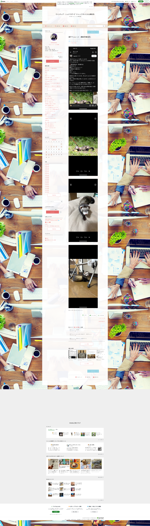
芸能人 (57, 429)
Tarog (46, 224)
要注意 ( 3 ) (47, 129)
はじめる (55, 511)
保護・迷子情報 (73, 42)
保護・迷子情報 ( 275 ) (49, 105)
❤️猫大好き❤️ (47, 222)
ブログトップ (49, 26)
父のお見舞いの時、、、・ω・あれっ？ (52, 77)
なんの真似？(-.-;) (48, 81)
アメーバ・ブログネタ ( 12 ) (50, 127)
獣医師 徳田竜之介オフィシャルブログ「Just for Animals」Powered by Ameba (53, 220)
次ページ (93, 32)
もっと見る (87, 343)
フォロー (53, 61)
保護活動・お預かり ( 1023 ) (50, 103)
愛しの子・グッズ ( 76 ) (49, 100)
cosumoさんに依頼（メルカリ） (51, 79)
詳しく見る (75, 511)
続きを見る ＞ (60, 52)
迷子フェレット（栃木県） (50, 75)
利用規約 (79, 519)
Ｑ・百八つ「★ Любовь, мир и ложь (52, 225)
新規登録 (140, 1)
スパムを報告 (68, 519)
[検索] (103, 26)
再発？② (47, 70)
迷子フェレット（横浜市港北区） (80, 37)
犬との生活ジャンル (48, 57)
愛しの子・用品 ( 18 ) (49, 101)
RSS (47, 238)
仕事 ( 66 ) (47, 120)
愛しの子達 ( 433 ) (48, 98)
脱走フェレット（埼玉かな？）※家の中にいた (53, 86)
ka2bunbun (54, 42)
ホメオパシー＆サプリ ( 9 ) (50, 111)
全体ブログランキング (49, 56)
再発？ (46, 72)
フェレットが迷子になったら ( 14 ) (51, 107)
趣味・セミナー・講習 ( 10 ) (50, 114)
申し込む (94, 511)
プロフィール (51, 44)
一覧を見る (54, 89)
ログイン (146, 1)
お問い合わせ (74, 519)
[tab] (51, 429)
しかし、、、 (47, 73)
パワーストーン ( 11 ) (49, 116)
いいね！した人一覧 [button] (102, 318)
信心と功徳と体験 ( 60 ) (49, 125)
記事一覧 (58, 26)
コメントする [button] (93, 315)
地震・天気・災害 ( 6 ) (49, 124)
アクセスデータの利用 (86, 519)
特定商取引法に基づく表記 (95, 519)
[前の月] (50, 140)
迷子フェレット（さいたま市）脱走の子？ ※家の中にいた (53, 84)
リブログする (101, 315)
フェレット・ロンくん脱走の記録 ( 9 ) (52, 109)
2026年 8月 (54, 139)
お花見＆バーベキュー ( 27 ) (50, 118)
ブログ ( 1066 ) (48, 96)
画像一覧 (66, 26)
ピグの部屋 (57, 44)
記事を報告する (102, 321)
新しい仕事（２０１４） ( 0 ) (50, 122)
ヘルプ (103, 519)
